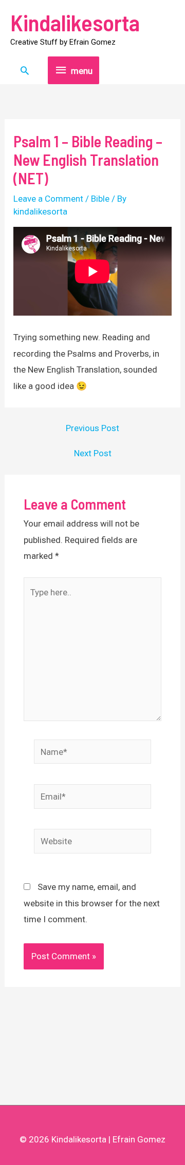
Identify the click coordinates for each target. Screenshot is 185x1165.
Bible (100, 198)
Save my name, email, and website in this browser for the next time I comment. (92, 903)
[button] (24, 70)
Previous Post (92, 428)
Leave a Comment (48, 198)
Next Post (93, 453)
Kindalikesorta (75, 22)
